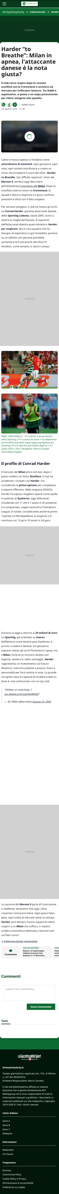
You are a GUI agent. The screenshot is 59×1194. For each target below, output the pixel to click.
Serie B (6, 1125)
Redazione (8, 1149)
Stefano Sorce (28, 104)
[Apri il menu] (4, 4)
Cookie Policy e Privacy (14, 1178)
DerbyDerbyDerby (13, 12)
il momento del (32, 186)
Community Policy (12, 1174)
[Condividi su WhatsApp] (3, 104)
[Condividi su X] (15, 104)
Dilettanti (7, 1133)
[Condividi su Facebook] (9, 104)
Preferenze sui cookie (14, 1187)
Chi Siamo (8, 1154)
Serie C (6, 1129)
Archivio (7, 1170)
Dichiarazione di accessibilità (18, 1182)
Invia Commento (41, 1006)
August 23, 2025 (41, 701)
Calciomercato (37, 11)
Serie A (6, 1120)
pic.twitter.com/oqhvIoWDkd (21, 694)
